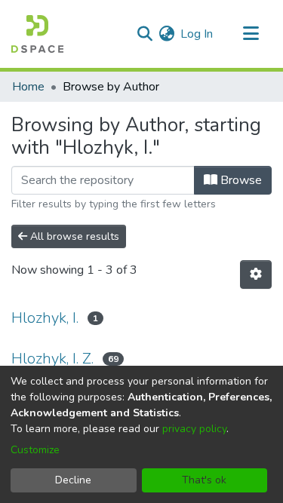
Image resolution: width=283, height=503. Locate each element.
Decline (73, 480)
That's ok (204, 480)
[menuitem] (166, 34)
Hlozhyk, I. (44, 318)
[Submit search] (144, 34)
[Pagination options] (256, 274)
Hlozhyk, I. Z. (52, 358)
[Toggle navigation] (250, 34)
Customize (35, 450)
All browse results (73, 236)
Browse (239, 180)
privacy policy (194, 429)
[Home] (37, 34)
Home (28, 86)
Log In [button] (197, 34)
